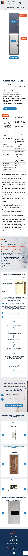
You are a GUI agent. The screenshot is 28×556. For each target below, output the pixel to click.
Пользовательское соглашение (14, 543)
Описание (5, 115)
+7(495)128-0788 (12, 3)
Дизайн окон (14, 536)
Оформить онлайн (9, 108)
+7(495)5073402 (12, 1)
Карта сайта (14, 542)
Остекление (14, 537)
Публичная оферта (14, 544)
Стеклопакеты (14, 539)
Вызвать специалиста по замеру (14, 405)
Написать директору (14, 540)
